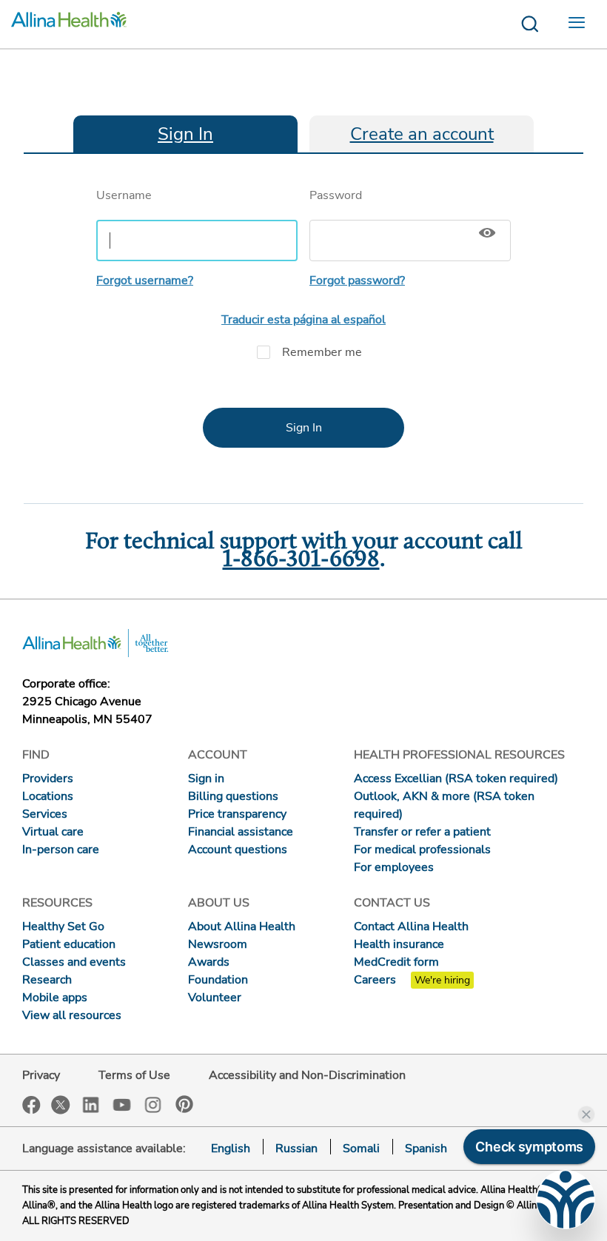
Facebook (31, 1105)
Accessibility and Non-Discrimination (307, 1075)
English (230, 1148)
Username (124, 195)
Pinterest (184, 1104)
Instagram (153, 1103)
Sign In (185, 134)
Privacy (41, 1075)
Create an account (422, 134)
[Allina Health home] (69, 24)
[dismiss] (586, 1114)
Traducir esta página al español (303, 320)
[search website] (530, 24)
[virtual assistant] (565, 1199)
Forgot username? (144, 280)
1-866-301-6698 (301, 560)
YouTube (122, 1103)
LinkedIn (91, 1103)
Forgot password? (357, 280)
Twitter (60, 1104)
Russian (296, 1148)
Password (335, 195)
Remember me (322, 352)
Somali (361, 1148)
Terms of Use (134, 1075)
